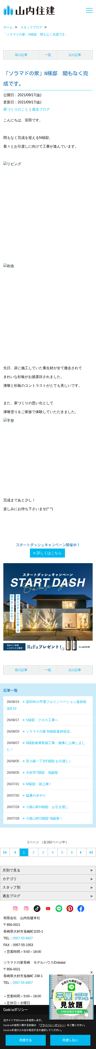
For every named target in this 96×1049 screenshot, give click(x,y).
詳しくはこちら (49, 553)
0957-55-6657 (23, 938)
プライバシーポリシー (52, 1025)
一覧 (48, 55)
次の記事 (75, 55)
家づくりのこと (15, 109)
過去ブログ (41, 109)
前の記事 (21, 55)
